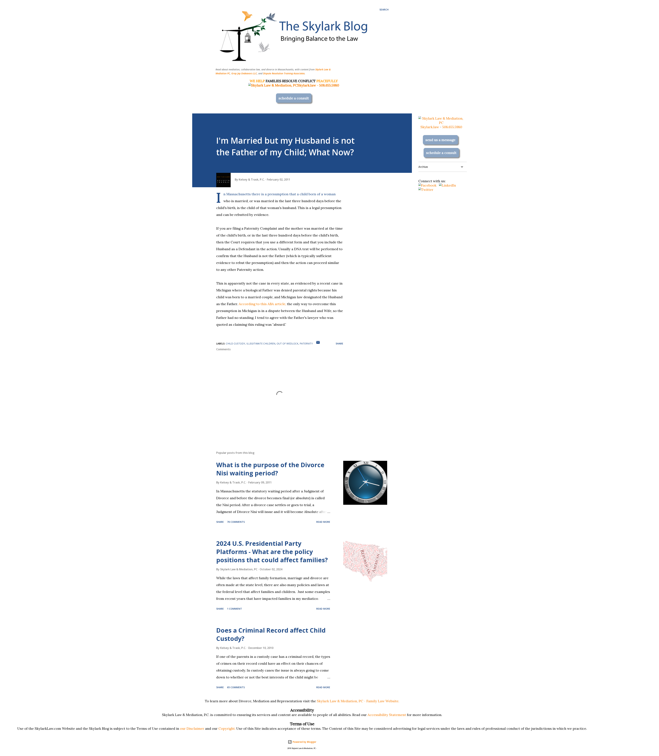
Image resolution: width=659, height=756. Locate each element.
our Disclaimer (192, 728)
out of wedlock (287, 343)
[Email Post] (318, 343)
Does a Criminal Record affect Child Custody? (271, 634)
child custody (235, 343)
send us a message (440, 140)
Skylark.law (306, 85)
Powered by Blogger (304, 741)
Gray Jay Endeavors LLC (244, 73)
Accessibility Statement (387, 715)
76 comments (236, 521)
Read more (323, 521)
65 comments (236, 687)
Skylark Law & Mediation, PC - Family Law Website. (358, 701)
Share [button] (339, 343)
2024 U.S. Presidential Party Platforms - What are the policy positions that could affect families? (272, 551)
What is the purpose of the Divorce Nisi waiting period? (270, 469)
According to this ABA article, (262, 304)
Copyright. (226, 728)
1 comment (234, 608)
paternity (306, 343)
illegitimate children (260, 343)
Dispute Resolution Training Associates (284, 73)
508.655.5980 (329, 85)
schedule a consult (294, 98)
